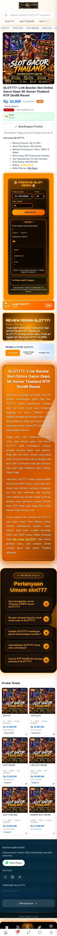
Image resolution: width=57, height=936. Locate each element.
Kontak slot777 (10, 895)
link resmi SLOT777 (24, 539)
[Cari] (6, 15)
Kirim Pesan (16, 863)
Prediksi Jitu (44, 353)
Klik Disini (32, 168)
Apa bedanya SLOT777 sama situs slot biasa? (24, 646)
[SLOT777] (28, 5)
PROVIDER (18, 192)
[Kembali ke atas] (51, 920)
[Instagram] (12, 877)
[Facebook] (5, 877)
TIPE (36, 192)
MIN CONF (17, 202)
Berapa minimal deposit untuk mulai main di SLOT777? (24, 619)
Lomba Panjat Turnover (28, 353)
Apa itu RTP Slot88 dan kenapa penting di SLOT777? (25, 660)
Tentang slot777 (11, 891)
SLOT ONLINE (46, 21)
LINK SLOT (47, 28)
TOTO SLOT (18, 28)
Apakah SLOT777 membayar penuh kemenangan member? (24, 633)
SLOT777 (10, 21)
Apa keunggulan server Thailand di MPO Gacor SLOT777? (21, 604)
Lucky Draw (13, 353)
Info (48, 305)
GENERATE (28, 213)
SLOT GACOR (27, 21)
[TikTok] (19, 877)
